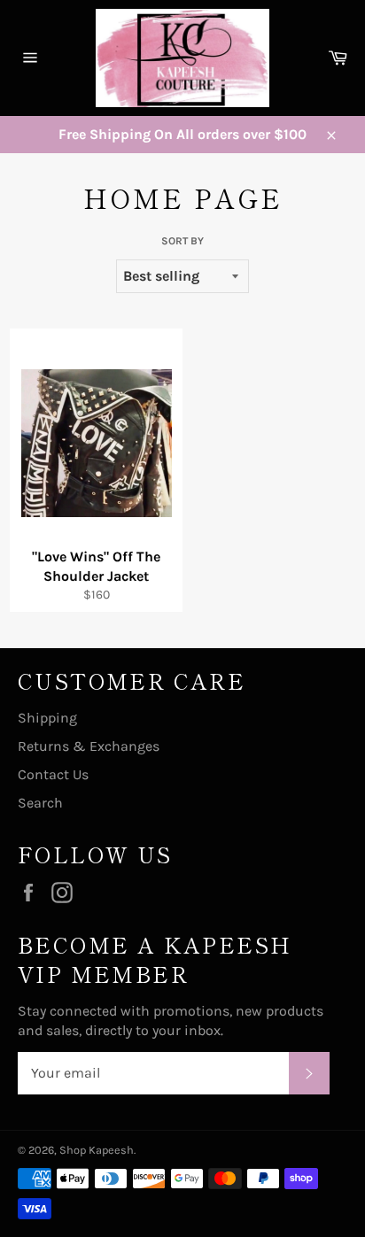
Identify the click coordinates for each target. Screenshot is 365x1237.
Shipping (47, 717)
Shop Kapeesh (96, 1149)
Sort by (182, 241)
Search (40, 802)
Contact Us (53, 774)
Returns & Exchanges (88, 746)
